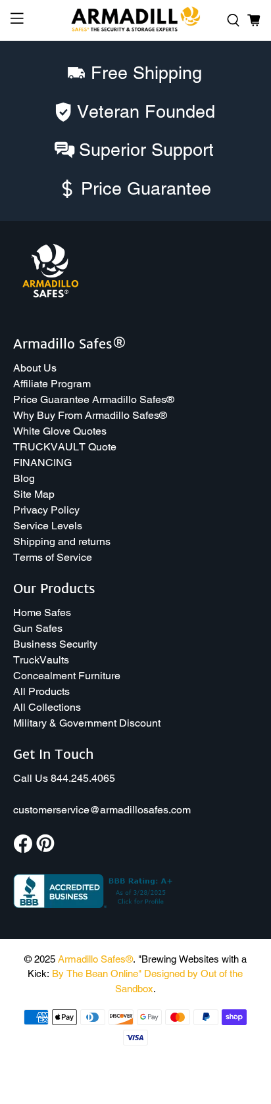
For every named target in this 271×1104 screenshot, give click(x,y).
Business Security (55, 644)
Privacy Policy (46, 510)
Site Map (34, 494)
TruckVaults (41, 660)
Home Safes (42, 612)
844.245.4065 (83, 778)
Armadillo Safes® (95, 959)
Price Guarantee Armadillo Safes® (93, 399)
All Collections (47, 707)
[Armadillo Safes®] (135, 20)
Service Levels (47, 525)
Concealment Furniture (66, 675)
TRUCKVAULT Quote (64, 447)
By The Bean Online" (96, 973)
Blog (24, 478)
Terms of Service (52, 557)
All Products (41, 691)
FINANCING (42, 462)
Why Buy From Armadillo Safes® (90, 415)
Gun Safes (37, 628)
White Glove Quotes (60, 431)
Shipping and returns (62, 541)
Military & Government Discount (86, 723)
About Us (35, 368)
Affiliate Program (52, 383)
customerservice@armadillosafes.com (102, 810)
